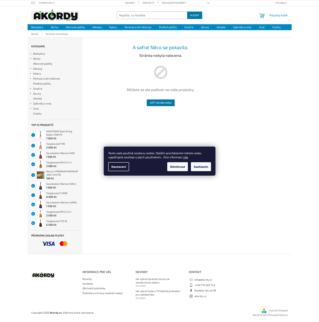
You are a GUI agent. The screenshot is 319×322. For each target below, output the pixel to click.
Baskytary (39, 53)
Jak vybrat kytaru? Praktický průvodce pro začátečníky (158, 292)
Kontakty (148, 2)
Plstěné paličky (42, 83)
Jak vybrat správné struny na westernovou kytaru (152, 280)
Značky (37, 113)
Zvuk (36, 108)
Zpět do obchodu (161, 102)
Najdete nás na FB (205, 290)
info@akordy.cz (203, 279)
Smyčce (37, 88)
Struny (37, 93)
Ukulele (37, 98)
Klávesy (37, 68)
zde (185, 157)
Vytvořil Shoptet (278, 310)
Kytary (37, 73)
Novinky (130, 2)
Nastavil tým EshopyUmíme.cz (270, 314)
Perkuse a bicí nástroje (46, 78)
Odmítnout (177, 166)
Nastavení (118, 166)
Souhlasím (201, 166)
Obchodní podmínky (174, 2)
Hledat (194, 15)
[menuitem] (37, 27)
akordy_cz (200, 296)
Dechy (36, 58)
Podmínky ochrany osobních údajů (102, 293)
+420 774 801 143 (204, 285)
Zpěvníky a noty (42, 103)
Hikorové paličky (42, 63)
